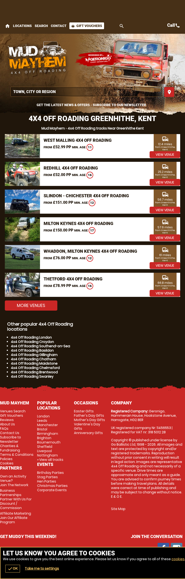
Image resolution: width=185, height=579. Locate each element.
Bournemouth (48, 442)
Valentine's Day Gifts (87, 426)
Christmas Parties (52, 485)
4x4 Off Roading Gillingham (34, 354)
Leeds (42, 420)
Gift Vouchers (86, 26)
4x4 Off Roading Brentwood (34, 372)
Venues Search (13, 411)
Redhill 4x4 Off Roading (71, 167)
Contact (58, 26)
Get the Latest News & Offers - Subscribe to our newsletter (91, 105)
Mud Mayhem (53, 128)
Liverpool (44, 451)
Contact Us (9, 432)
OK (12, 568)
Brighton (44, 438)
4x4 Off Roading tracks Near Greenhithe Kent (106, 128)
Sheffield (44, 446)
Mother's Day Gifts (89, 419)
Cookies (6, 463)
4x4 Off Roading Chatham (33, 359)
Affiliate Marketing (15, 518)
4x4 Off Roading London (31, 337)
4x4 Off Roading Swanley (32, 376)
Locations (22, 26)
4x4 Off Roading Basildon (32, 350)
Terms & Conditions (16, 454)
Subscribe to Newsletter (10, 439)
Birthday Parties (50, 472)
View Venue (165, 154)
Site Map (118, 508)
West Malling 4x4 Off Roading (78, 140)
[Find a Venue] (86, 92)
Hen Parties (46, 481)
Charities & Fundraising (10, 448)
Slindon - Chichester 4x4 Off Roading (86, 195)
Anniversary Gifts (88, 432)
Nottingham (47, 455)
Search (41, 26)
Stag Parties (47, 477)
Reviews (7, 419)
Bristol (42, 429)
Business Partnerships (16, 499)
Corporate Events (52, 490)
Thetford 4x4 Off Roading (73, 278)
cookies (178, 559)
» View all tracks (50, 459)
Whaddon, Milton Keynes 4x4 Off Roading (90, 251)
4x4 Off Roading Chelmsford (35, 367)
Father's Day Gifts (89, 415)
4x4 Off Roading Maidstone (34, 363)
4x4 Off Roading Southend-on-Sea (40, 346)
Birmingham (47, 433)
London (43, 416)
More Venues (31, 305)
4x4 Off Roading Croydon (32, 341)
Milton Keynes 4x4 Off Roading (78, 223)
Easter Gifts (84, 411)
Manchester (47, 424)
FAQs (4, 428)
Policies (6, 458)
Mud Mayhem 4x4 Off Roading (37, 59)
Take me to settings (42, 568)
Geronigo (99, 59)
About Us (7, 424)
